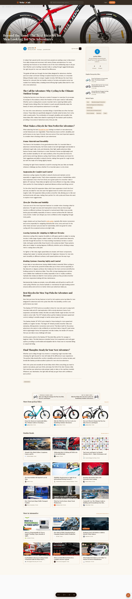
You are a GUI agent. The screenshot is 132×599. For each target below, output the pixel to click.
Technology (89, 107)
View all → (106, 402)
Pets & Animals (90, 113)
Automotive (8, 6)
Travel (105, 113)
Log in (105, 2)
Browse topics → (105, 433)
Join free (112, 2)
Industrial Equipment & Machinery (95, 104)
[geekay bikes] (25, 48)
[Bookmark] (69, 594)
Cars (88, 102)
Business (99, 113)
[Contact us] (128, 595)
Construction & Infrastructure (94, 110)
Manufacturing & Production (98, 102)
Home (3, 6)
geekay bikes (31, 47)
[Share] (74, 594)
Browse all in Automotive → (103, 513)
